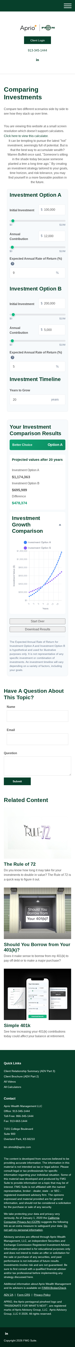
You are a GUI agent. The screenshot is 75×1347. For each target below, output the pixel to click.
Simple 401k (17, 1025)
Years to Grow (20, 390)
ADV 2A (8, 1294)
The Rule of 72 (20, 864)
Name (11, 706)
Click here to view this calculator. (26, 136)
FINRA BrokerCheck (54, 1287)
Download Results (37, 629)
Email (11, 730)
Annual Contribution (26, 237)
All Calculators (12, 1086)
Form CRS (23, 1294)
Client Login (37, 40)
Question (10, 753)
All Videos (10, 1081)
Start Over (37, 621)
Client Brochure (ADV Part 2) (21, 1076)
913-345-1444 (37, 50)
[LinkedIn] (37, 59)
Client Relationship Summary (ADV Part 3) (29, 1071)
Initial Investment (26, 210)
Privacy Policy (42, 1294)
